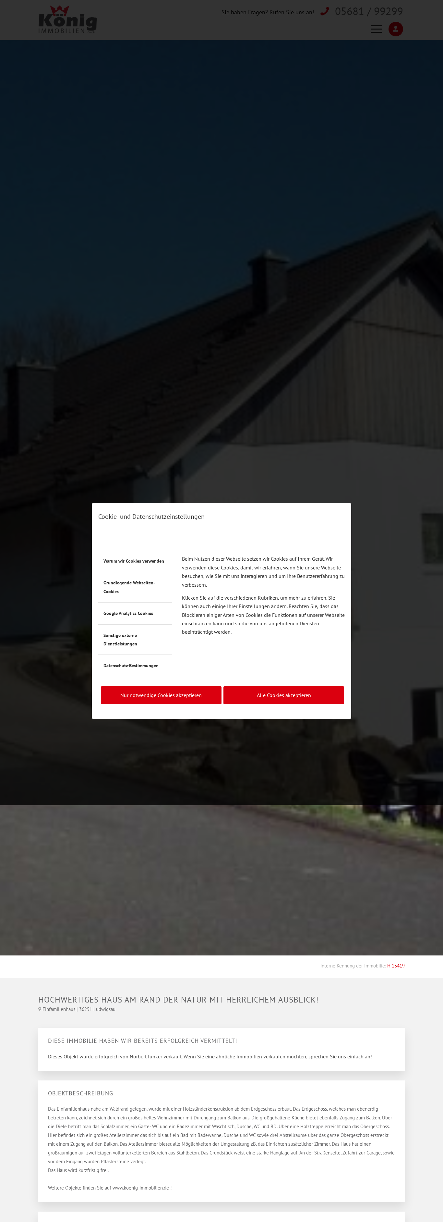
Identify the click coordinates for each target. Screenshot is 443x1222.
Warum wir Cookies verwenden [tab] (133, 561)
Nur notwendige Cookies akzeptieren (161, 695)
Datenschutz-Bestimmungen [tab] (131, 665)
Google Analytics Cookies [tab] (128, 613)
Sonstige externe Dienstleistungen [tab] (120, 639)
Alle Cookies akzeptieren (284, 695)
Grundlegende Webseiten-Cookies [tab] (129, 587)
